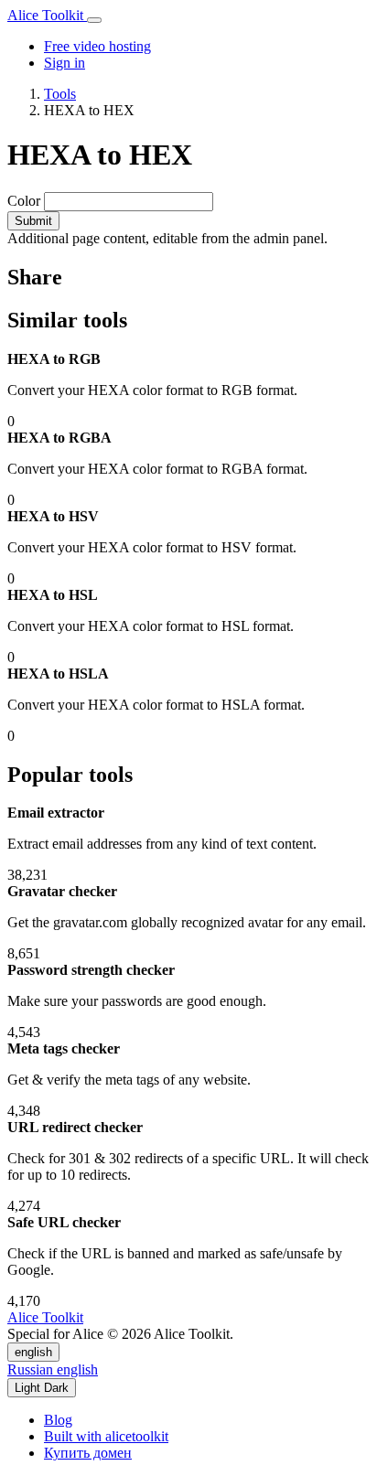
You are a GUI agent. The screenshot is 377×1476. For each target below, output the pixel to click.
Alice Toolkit (47, 15)
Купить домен (88, 1452)
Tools (60, 94)
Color (23, 201)
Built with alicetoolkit (106, 1436)
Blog (58, 1420)
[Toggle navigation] (94, 20)
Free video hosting (97, 46)
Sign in (64, 62)
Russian (32, 1369)
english (33, 1352)
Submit (33, 221)
